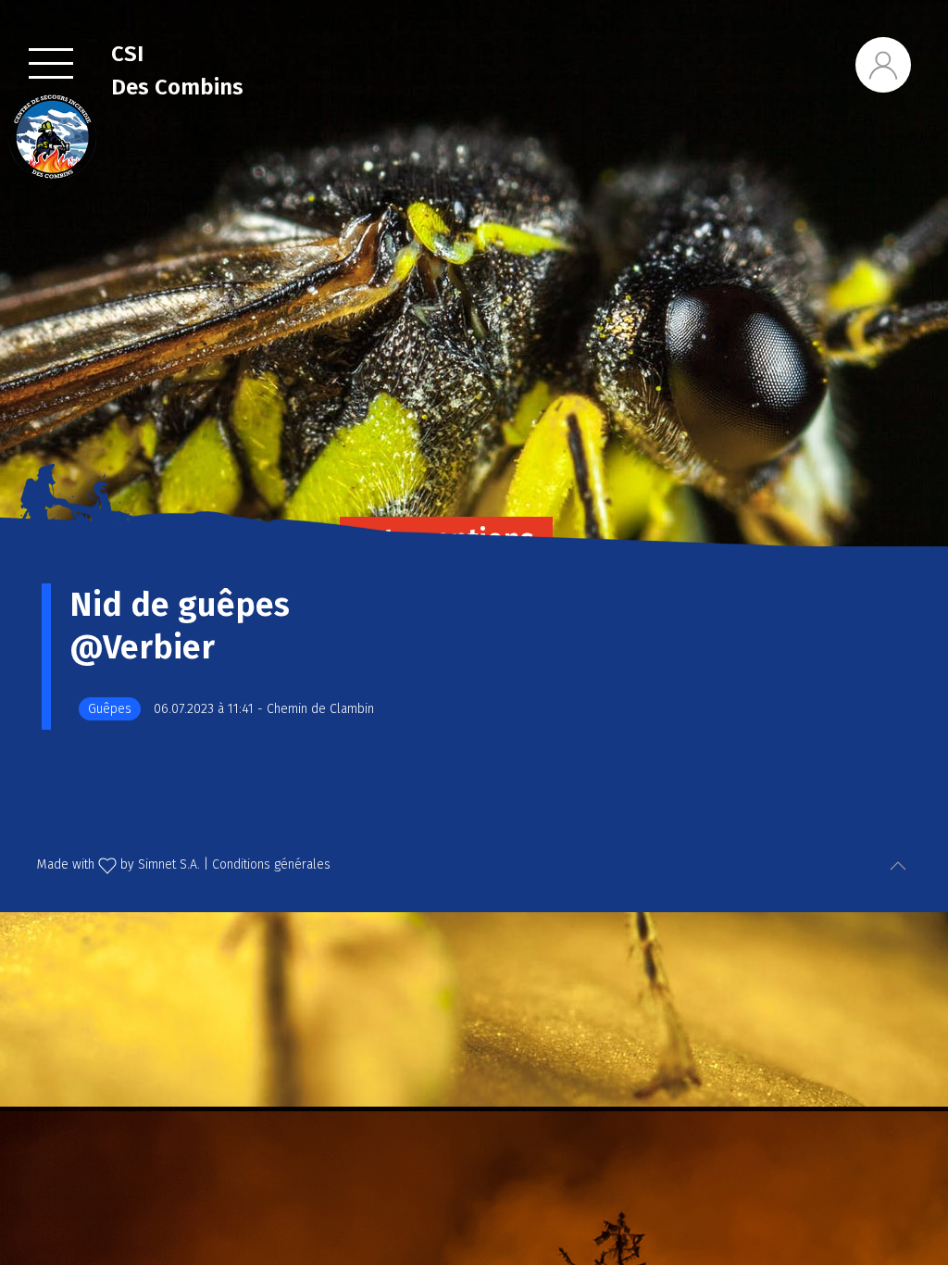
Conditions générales (271, 864)
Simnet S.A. (169, 864)
